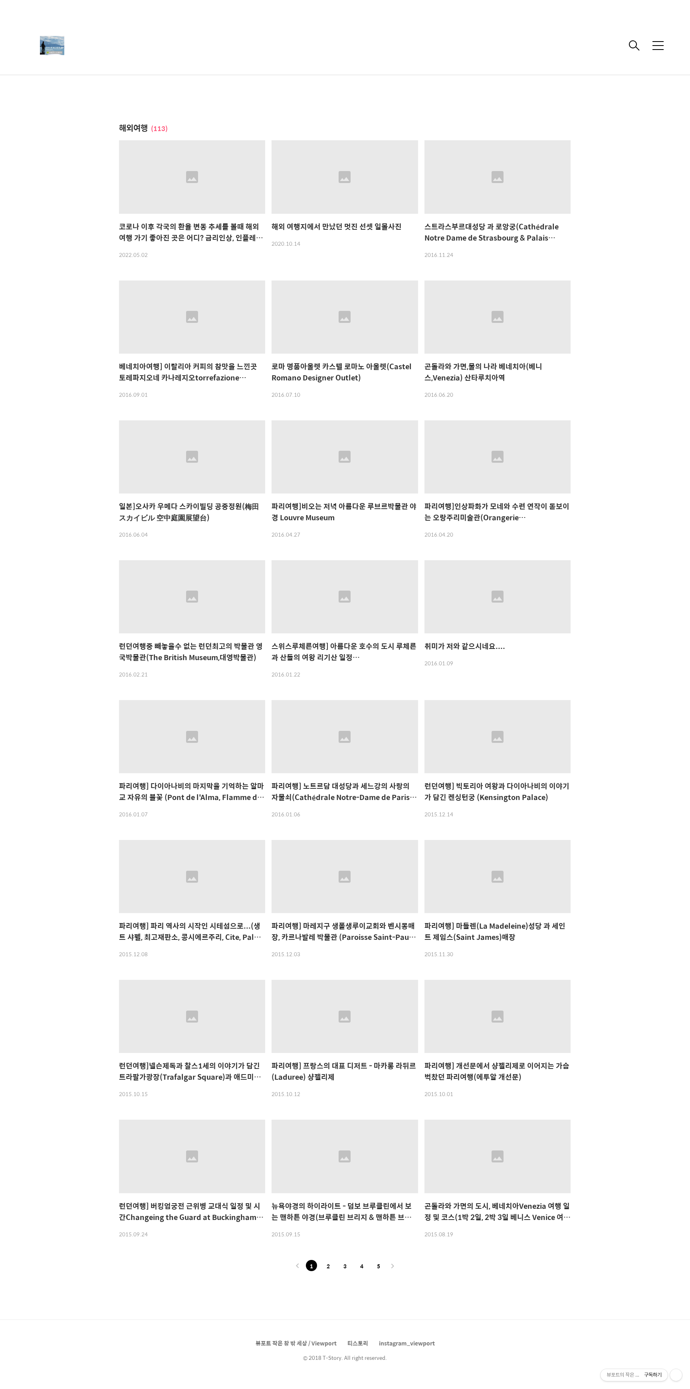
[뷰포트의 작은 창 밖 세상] (100, 45)
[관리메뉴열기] (676, 1375)
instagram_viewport (407, 1343)
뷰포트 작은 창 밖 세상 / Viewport (296, 1343)
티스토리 (357, 1343)
